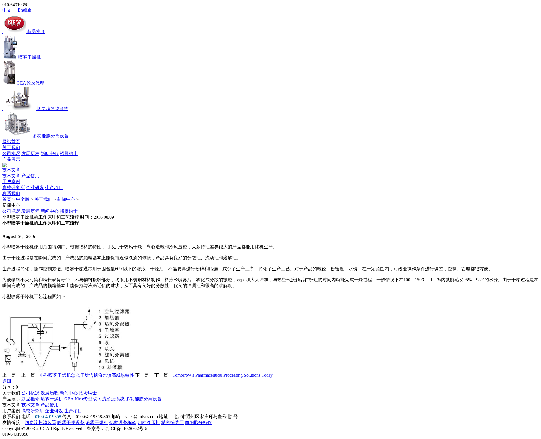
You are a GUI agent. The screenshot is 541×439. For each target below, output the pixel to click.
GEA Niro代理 (78, 398)
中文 (6, 10)
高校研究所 (13, 187)
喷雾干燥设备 (71, 422)
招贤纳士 (69, 153)
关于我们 (11, 147)
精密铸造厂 (172, 422)
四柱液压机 (149, 422)
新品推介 (30, 398)
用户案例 (11, 181)
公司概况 (11, 153)
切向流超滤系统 (109, 398)
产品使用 (30, 175)
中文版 (23, 199)
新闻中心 (50, 153)
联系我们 (11, 193)
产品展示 (11, 159)
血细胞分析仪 (198, 422)
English (24, 10)
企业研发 (35, 187)
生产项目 (54, 187)
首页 (6, 199)
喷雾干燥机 (52, 398)
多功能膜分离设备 (144, 398)
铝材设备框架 (122, 422)
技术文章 (11, 169)
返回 (6, 381)
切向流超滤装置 (40, 422)
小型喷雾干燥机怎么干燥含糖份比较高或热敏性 (86, 375)
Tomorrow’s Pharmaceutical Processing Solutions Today (222, 375)
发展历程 (30, 153)
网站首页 (11, 141)
